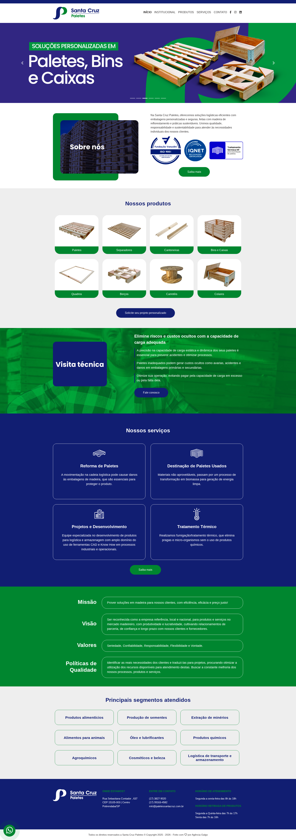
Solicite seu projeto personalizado (145, 312)
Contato (220, 12)
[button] (22, 63)
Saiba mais (194, 171)
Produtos (186, 12)
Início (147, 12)
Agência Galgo (200, 834)
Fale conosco (151, 392)
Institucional (164, 12)
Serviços (204, 12)
